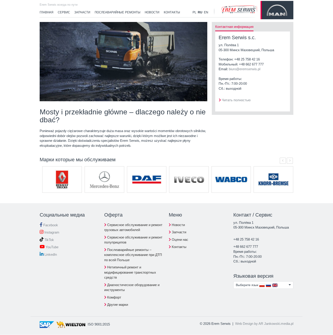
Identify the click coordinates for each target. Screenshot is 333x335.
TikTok (48, 240)
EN (206, 12)
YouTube (51, 247)
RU (200, 12)
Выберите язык (247, 285)
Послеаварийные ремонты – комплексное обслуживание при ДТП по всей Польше (133, 255)
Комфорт (113, 297)
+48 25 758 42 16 (247, 59)
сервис (64, 12)
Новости (178, 225)
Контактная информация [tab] (234, 27)
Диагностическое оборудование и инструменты (131, 287)
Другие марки (117, 304)
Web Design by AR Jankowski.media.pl (264, 323)
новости (152, 12)
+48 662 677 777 (251, 64)
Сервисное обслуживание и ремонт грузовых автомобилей (133, 227)
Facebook (50, 225)
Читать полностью (236, 100)
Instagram (51, 232)
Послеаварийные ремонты (117, 12)
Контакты (172, 12)
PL (194, 12)
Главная (46, 12)
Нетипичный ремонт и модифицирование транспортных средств (130, 272)
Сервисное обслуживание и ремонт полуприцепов (133, 239)
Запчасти (82, 12)
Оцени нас (179, 239)
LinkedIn (50, 254)
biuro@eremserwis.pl (244, 69)
